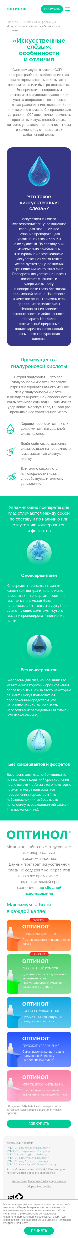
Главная (12, 22)
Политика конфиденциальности (47, 1181)
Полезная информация (40, 22)
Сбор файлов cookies (39, 1186)
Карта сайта (19, 1181)
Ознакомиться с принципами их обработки (34, 1218)
